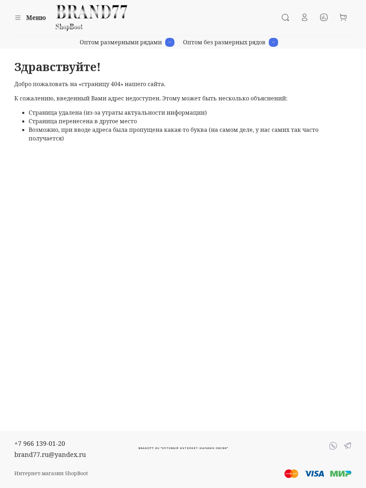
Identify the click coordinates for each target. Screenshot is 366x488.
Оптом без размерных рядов (224, 42)
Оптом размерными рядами (121, 42)
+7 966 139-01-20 (39, 443)
